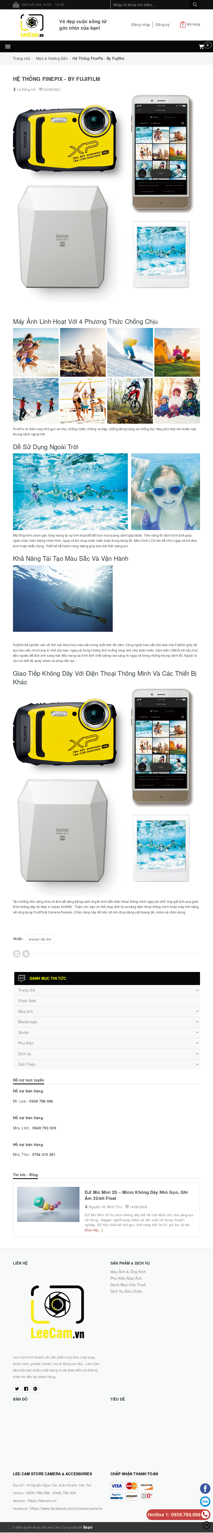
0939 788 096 (41, 1101)
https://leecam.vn (42, 1500)
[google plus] (35, 1389)
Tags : (18, 938)
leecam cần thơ (40, 939)
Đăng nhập (140, 24)
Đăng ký (163, 24)
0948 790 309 (44, 1127)
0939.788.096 (38, 1492)
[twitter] (17, 1389)
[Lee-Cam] (32, 25)
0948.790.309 (64, 1492)
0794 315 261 (44, 1154)
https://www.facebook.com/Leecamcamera (66, 1508)
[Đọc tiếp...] (94, 1229)
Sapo (87, 1527)
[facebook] (26, 1389)
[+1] (26, 954)
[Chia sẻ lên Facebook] (17, 954)
